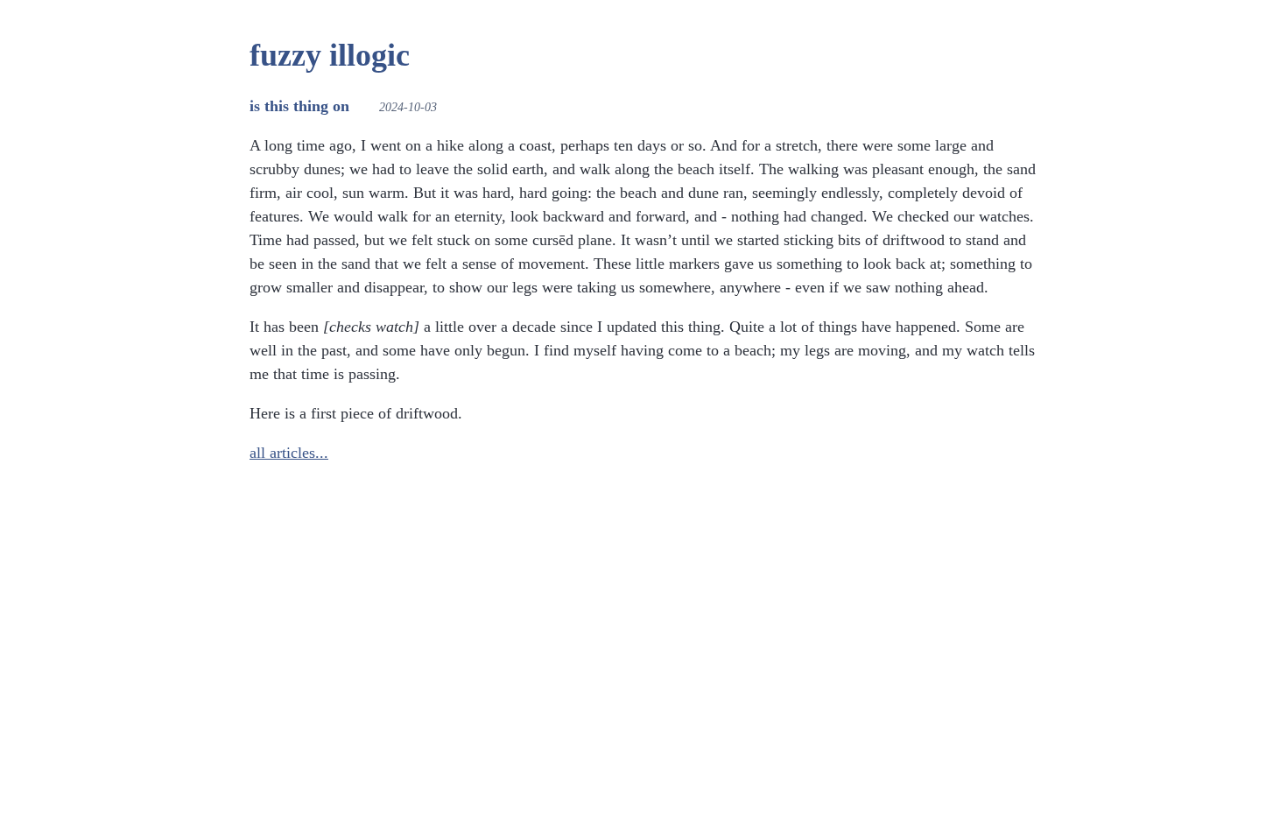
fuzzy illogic (330, 55)
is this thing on (299, 106)
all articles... (289, 452)
